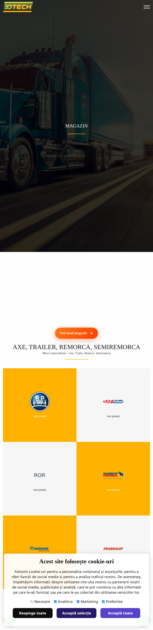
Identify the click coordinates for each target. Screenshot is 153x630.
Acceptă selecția (76, 613)
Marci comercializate (54, 353)
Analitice (65, 601)
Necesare (42, 601)
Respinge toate (32, 613)
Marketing (89, 601)
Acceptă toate (120, 613)
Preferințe (114, 601)
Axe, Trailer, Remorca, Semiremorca (90, 353)
